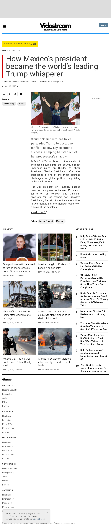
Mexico (59, 221)
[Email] (4, 94)
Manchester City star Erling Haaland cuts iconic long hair (93, 314)
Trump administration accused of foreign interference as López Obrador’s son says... (19, 268)
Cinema (5, 432)
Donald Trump (45, 221)
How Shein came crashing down (93, 256)
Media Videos (8, 428)
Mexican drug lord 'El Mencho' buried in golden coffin (54, 266)
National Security (9, 390)
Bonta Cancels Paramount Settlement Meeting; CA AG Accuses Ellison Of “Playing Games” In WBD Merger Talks (94, 299)
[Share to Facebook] (21, 94)
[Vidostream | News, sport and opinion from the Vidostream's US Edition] (13, 379)
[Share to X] (15, 94)
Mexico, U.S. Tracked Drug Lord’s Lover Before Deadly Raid (17, 362)
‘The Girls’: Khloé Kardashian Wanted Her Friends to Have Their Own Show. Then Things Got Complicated (93, 281)
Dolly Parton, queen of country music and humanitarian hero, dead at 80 (93, 355)
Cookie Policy (38, 519)
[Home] (55, 27)
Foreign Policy (8, 394)
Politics (5, 406)
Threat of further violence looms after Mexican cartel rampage (17, 315)
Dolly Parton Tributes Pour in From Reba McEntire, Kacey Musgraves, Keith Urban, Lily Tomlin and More (93, 242)
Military (5, 402)
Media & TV (7, 424)
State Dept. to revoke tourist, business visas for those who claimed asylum (94, 368)
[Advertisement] (55, 9)
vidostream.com (69, 523)
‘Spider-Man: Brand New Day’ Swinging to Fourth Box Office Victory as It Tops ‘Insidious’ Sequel (92, 340)
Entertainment (8, 420)
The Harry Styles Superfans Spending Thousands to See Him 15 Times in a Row (94, 326)
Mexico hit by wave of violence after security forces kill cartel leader (54, 362)
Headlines (6, 416)
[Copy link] (9, 94)
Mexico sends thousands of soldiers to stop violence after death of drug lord (54, 315)
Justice (5, 398)
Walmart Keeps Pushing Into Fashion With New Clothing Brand (92, 266)
